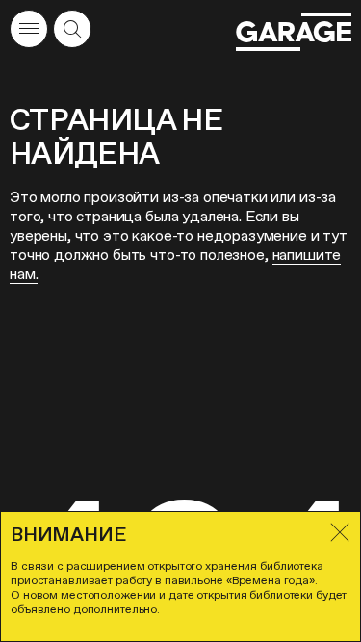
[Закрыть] (340, 532)
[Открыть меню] (29, 29)
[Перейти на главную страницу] (293, 32)
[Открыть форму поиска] (72, 29)
